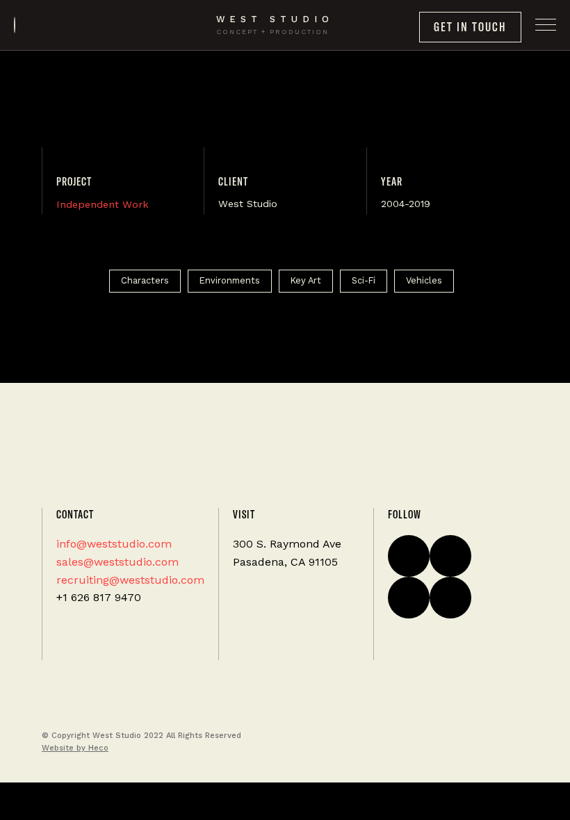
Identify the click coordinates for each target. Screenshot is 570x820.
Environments (230, 280)
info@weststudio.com (114, 543)
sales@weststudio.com (117, 561)
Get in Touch (470, 27)
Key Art (306, 280)
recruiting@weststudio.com (130, 580)
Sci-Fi (363, 280)
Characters (145, 280)
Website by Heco (75, 748)
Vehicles (424, 280)
